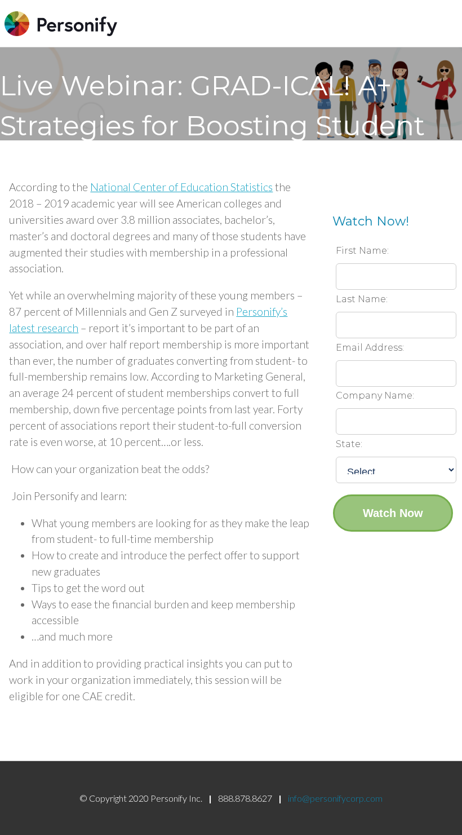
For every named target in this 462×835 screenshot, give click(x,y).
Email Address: (370, 347)
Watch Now (393, 513)
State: (349, 444)
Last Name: (362, 299)
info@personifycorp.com (335, 798)
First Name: (362, 250)
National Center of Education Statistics (181, 186)
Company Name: (375, 395)
